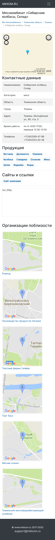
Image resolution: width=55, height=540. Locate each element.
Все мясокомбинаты (11, 22)
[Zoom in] (6, 37)
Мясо (47, 159)
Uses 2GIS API (40, 69)
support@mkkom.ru (28, 531)
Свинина (37, 154)
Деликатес (22, 154)
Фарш (30, 165)
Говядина (21, 159)
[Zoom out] (6, 42)
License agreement (39, 70)
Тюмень (48, 22)
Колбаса (8, 159)
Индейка (18, 165)
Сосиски (35, 159)
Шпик (7, 165)
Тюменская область (33, 22)
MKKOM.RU (10, 4)
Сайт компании (12, 181)
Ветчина (8, 154)
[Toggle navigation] (49, 4)
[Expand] (49, 37)
